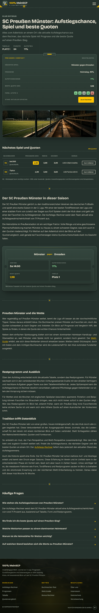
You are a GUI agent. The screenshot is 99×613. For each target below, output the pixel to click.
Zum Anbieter (89, 163)
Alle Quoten (92, 149)
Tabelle (5, 595)
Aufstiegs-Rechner (44, 447)
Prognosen (6, 591)
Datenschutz (76, 595)
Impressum (75, 591)
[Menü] (94, 4)
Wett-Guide (46, 591)
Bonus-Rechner (48, 595)
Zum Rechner (86, 100)
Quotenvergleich (10, 235)
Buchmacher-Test (49, 587)
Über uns (74, 587)
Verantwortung (77, 599)
